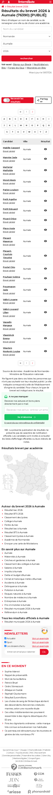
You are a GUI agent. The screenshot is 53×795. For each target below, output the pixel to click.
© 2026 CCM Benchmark (26, 761)
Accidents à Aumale (14, 582)
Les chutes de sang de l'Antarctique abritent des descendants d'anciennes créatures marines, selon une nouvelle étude (27, 705)
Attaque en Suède (14, 690)
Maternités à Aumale (14, 556)
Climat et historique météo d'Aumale (23, 579)
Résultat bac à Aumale (15, 528)
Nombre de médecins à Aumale (20, 597)
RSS (31, 753)
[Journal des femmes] (13, 774)
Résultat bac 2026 (13, 510)
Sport (9, 642)
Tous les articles (22, 753)
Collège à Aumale (13, 521)
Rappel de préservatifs (16, 675)
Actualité (10, 638)
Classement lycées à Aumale (18, 536)
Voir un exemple (40, 638)
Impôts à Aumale (13, 571)
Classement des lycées (16, 517)
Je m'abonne (25, 417)
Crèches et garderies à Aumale (19, 560)
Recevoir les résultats (17, 100)
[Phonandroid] (39, 792)
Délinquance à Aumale (15, 586)
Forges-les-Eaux (16, 68)
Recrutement (40, 753)
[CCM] (39, 774)
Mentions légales (20, 758)
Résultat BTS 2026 (13, 513)
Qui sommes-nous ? (11, 750)
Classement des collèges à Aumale (21, 564)
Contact (10, 753)
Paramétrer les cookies (31, 756)
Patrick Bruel (11, 682)
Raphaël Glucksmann (15, 693)
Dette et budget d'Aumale (17, 575)
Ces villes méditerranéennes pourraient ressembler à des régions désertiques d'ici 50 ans (26, 716)
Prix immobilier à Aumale (17, 605)
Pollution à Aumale (13, 590)
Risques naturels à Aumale (17, 594)
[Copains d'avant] (13, 786)
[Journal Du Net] (13, 780)
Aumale (8, 553)
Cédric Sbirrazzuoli (14, 686)
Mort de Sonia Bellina (15, 679)
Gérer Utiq (46, 756)
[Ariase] (13, 791)
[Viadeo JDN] (39, 786)
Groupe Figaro (34, 758)
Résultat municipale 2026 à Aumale (22, 608)
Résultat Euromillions (15, 697)
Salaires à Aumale (13, 568)
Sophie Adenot (12, 671)
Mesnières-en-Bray (36, 68)
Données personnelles (11, 756)
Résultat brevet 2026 (17, 6)
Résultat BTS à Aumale (16, 532)
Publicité (46, 750)
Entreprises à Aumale (15, 601)
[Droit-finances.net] (39, 780)
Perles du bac (11, 525)
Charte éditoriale (35, 750)
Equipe (24, 750)
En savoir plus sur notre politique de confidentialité (24, 423)
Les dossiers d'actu (15, 646)
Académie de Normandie (17, 539)
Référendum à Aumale (15, 612)
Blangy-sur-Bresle (22, 64)
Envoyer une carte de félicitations (21, 543)
